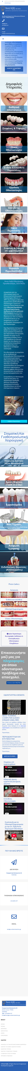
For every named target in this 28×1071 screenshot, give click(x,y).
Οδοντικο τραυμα (6, 1049)
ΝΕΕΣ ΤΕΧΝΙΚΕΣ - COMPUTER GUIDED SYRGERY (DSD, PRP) (10, 718)
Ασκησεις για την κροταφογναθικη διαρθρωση (13, 1044)
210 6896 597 (5, 25)
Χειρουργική (4, 1031)
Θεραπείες (4, 1028)
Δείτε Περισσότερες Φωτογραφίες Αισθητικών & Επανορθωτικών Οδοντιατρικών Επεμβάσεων (14, 638)
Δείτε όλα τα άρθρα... (10, 756)
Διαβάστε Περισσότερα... (14, 421)
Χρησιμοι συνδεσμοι (6, 1055)
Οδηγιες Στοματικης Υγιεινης (9, 1051)
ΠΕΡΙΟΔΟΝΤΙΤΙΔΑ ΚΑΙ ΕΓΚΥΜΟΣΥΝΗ (11, 738)
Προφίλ (3, 1026)
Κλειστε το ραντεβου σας (14, 69)
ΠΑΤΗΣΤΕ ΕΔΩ (8, 3)
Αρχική (3, 1024)
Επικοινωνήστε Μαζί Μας (14, 682)
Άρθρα (2, 1033)
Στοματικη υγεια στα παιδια (8, 1053)
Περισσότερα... (6, 732)
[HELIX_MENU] (3, 38)
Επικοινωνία (4, 1035)
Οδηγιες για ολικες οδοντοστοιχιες (11, 1046)
